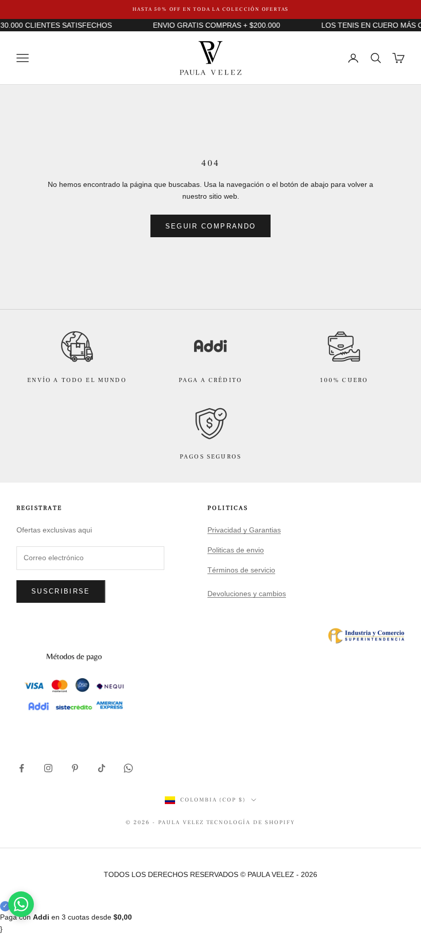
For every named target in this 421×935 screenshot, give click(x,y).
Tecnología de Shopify (251, 822)
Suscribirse (60, 591)
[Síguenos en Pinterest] (75, 768)
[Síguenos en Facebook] (21, 768)
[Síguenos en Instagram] (48, 768)
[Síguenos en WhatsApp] (128, 768)
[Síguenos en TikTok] (102, 768)
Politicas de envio (235, 550)
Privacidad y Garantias (244, 530)
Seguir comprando (210, 226)
